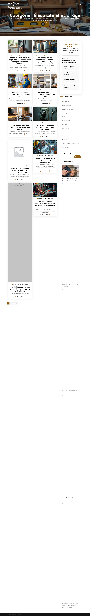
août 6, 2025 (41, 55)
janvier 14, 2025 (42, 199)
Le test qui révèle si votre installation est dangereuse (45, 160)
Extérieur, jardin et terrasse (68, 113)
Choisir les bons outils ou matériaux (70, 86)
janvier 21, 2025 (17, 284)
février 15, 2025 (17, 90)
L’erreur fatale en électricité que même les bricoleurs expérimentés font (45, 204)
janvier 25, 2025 (17, 166)
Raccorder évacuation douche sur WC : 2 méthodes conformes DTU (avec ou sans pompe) (70, 605)
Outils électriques (66, 128)
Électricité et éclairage (49, 22)
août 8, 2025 (16, 55)
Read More (19, 46)
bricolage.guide (14, 7)
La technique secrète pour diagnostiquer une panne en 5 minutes (20, 289)
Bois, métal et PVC (66, 101)
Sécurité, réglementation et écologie (70, 143)
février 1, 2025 (17, 123)
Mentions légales (12, 614)
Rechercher (77, 156)
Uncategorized (65, 147)
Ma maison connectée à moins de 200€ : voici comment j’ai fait (19, 170)
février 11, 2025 (42, 90)
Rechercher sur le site (72, 154)
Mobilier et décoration (67, 116)
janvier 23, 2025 (42, 156)
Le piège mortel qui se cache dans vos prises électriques (45, 127)
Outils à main (65, 124)
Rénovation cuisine (66, 136)
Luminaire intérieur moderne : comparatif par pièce (45, 94)
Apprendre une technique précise (70, 80)
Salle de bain (65, 139)
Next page (15, 303)
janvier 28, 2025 (42, 123)
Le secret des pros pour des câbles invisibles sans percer (20, 127)
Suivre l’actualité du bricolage (69, 73)
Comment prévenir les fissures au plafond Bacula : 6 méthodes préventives (70, 497)
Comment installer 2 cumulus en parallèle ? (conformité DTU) (45, 60)
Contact (19, 614)
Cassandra (25, 90)
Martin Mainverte (24, 55)
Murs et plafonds (66, 120)
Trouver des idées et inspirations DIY (69, 67)
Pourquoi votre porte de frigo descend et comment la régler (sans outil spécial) (20, 61)
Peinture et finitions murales (68, 132)
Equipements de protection (68, 109)
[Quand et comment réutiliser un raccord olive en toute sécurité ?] (70, 171)
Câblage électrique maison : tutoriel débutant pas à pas (20, 94)
